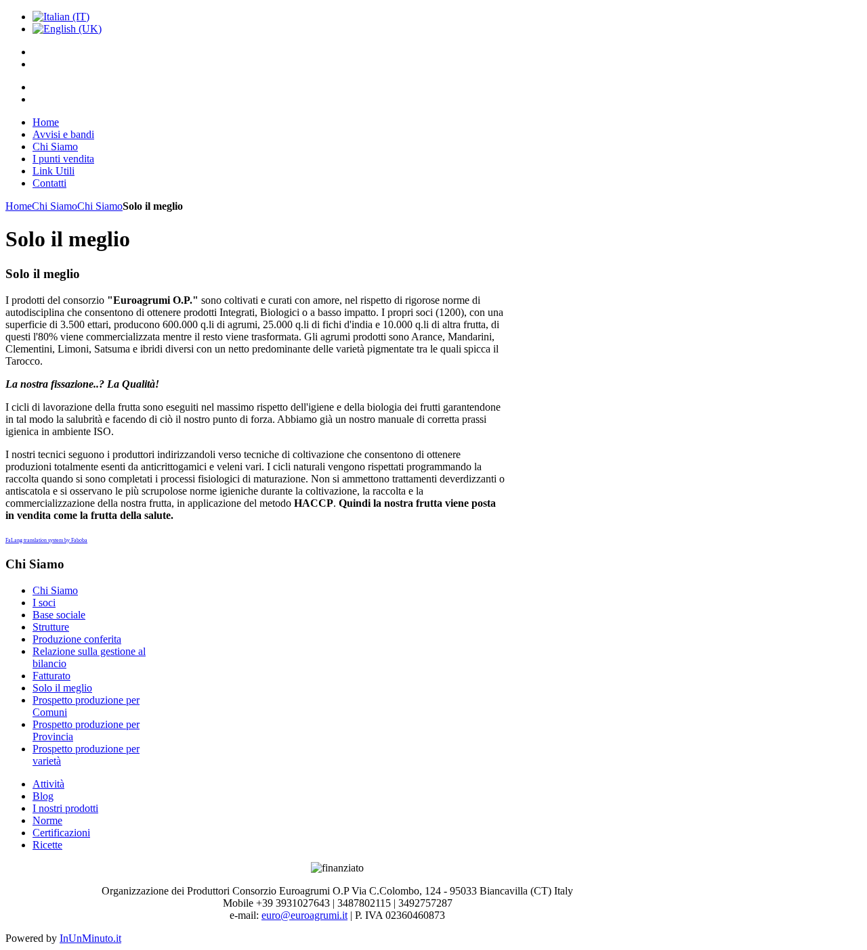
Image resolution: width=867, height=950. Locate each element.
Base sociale (59, 614)
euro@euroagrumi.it (304, 915)
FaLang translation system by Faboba (46, 540)
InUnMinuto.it (90, 938)
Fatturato (51, 675)
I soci (44, 602)
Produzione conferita (77, 639)
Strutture (51, 627)
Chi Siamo (54, 206)
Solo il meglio (62, 688)
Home (18, 206)
